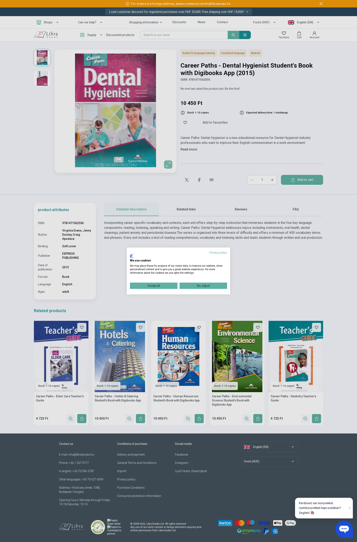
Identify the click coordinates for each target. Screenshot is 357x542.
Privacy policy (218, 252)
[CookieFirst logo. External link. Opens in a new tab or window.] (131, 256)
